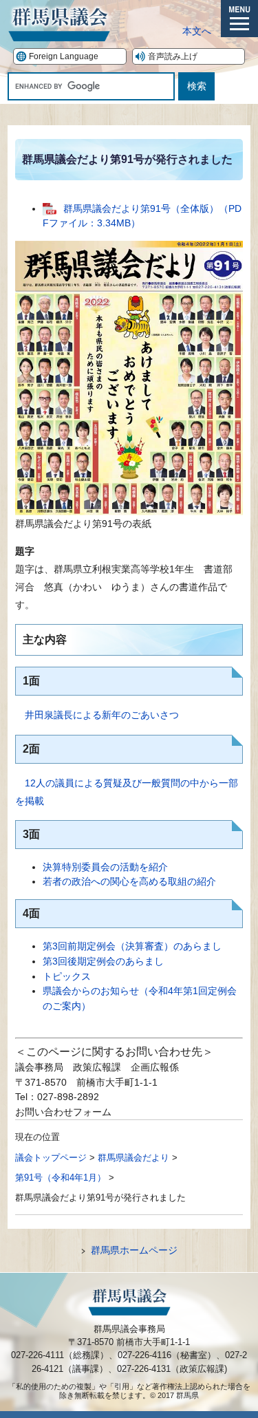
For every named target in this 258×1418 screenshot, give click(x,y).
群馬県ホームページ (134, 1250)
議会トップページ (51, 1157)
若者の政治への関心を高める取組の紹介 (129, 881)
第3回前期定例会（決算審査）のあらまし (132, 946)
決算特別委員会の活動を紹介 (105, 866)
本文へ (196, 30)
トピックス (67, 976)
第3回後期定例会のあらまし (103, 961)
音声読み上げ (172, 56)
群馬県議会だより (133, 1157)
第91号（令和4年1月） (60, 1177)
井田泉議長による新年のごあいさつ (102, 714)
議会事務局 (39, 1067)
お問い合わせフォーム (63, 1111)
